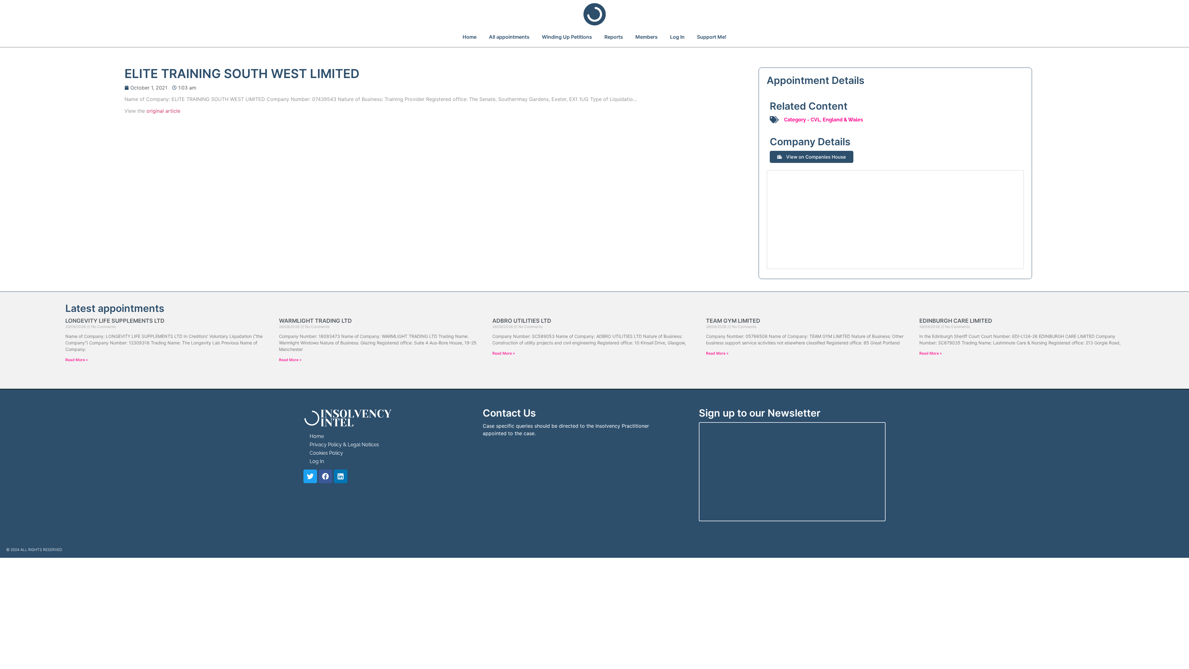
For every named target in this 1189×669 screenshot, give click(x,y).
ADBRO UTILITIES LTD (521, 320)
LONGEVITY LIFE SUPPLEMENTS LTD (114, 320)
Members (646, 37)
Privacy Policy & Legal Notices (344, 445)
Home (470, 37)
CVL (815, 120)
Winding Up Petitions (567, 37)
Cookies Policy (326, 453)
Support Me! (711, 37)
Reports (613, 37)
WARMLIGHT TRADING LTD (315, 320)
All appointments (509, 37)
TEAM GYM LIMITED (733, 320)
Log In (677, 37)
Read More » (76, 359)
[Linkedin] (340, 476)
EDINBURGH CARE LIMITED (955, 320)
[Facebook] (325, 476)
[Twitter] (310, 476)
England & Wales (843, 120)
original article (163, 111)
